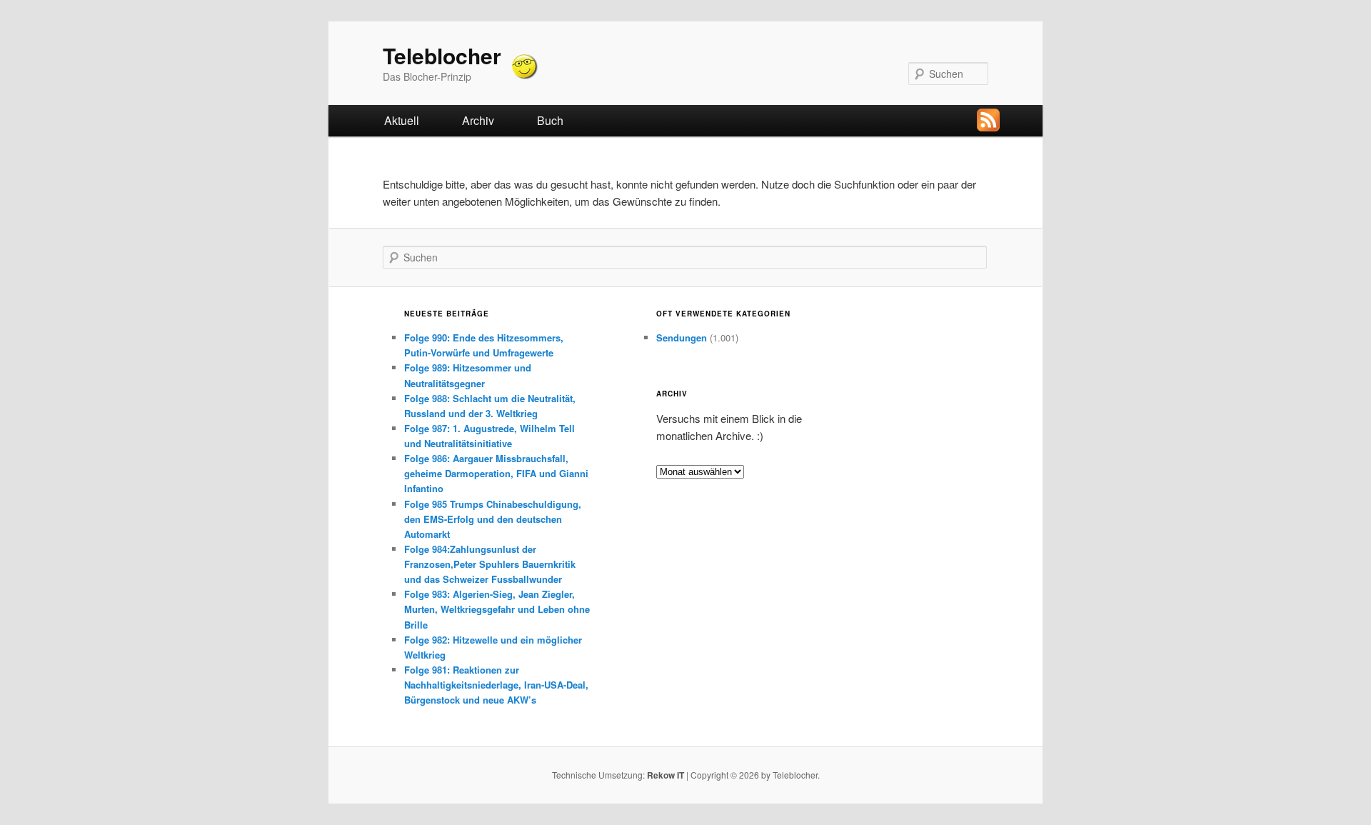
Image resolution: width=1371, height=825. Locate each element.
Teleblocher (442, 55)
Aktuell (401, 120)
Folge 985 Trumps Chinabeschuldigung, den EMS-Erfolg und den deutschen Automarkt (492, 519)
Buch (550, 120)
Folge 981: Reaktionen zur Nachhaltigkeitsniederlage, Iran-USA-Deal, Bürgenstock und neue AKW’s (496, 684)
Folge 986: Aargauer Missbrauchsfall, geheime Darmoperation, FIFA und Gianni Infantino (496, 473)
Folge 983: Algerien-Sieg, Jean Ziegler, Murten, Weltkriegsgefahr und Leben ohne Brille (497, 609)
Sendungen (681, 337)
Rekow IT (665, 775)
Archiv (478, 120)
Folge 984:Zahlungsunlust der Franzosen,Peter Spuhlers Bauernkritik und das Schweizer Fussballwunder (490, 564)
